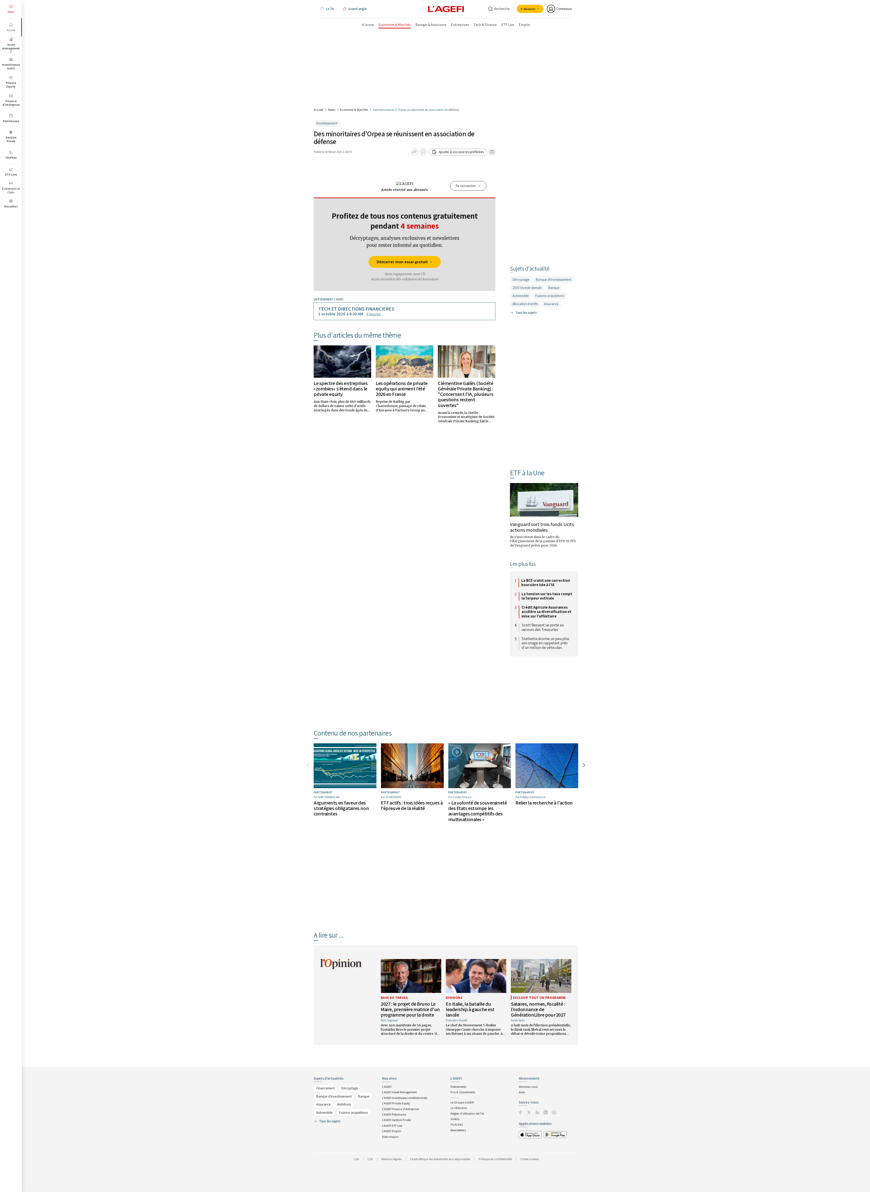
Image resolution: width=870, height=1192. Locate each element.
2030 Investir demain (527, 288)
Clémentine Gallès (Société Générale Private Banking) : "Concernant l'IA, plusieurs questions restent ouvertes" (465, 394)
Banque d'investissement (553, 279)
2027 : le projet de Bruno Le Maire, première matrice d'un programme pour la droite (410, 1009)
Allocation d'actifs (525, 304)
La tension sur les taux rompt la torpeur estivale (547, 596)
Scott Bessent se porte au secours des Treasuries (543, 627)
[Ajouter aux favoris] (423, 152)
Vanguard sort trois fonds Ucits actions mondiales (542, 527)
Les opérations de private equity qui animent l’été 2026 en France (402, 388)
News (331, 109)
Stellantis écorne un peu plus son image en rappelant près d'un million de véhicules (545, 643)
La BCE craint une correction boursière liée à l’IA (545, 582)
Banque (554, 288)
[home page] (446, 8)
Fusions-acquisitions (549, 296)
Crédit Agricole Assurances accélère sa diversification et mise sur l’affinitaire (546, 612)
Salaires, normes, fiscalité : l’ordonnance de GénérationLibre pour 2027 (538, 1009)
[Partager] (414, 152)
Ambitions (344, 1104)
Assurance (551, 304)
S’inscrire (373, 314)
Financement (325, 1088)
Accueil (318, 109)
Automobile (520, 296)
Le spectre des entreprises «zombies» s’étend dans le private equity (341, 388)
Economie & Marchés (354, 109)
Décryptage (520, 279)
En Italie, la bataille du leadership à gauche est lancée (470, 1009)
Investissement (326, 123)
